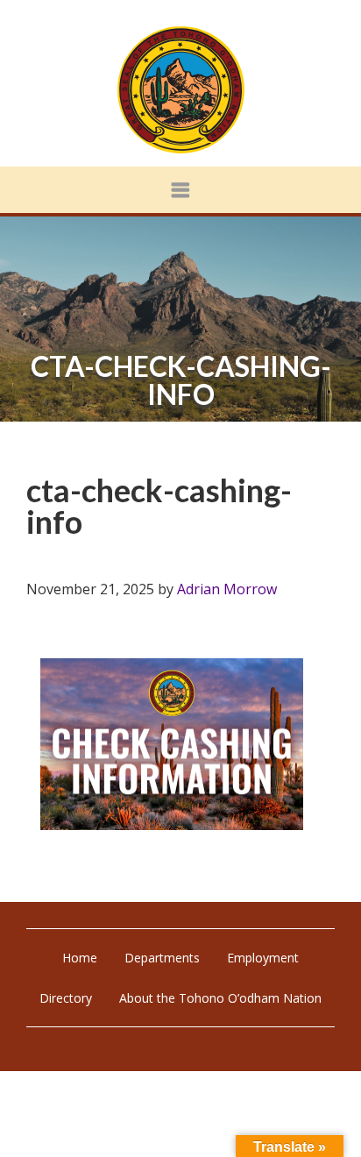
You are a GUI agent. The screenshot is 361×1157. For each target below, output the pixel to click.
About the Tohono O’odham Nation (220, 998)
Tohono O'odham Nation (180, 89)
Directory (65, 998)
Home (79, 957)
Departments (162, 957)
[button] (180, 190)
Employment (263, 957)
